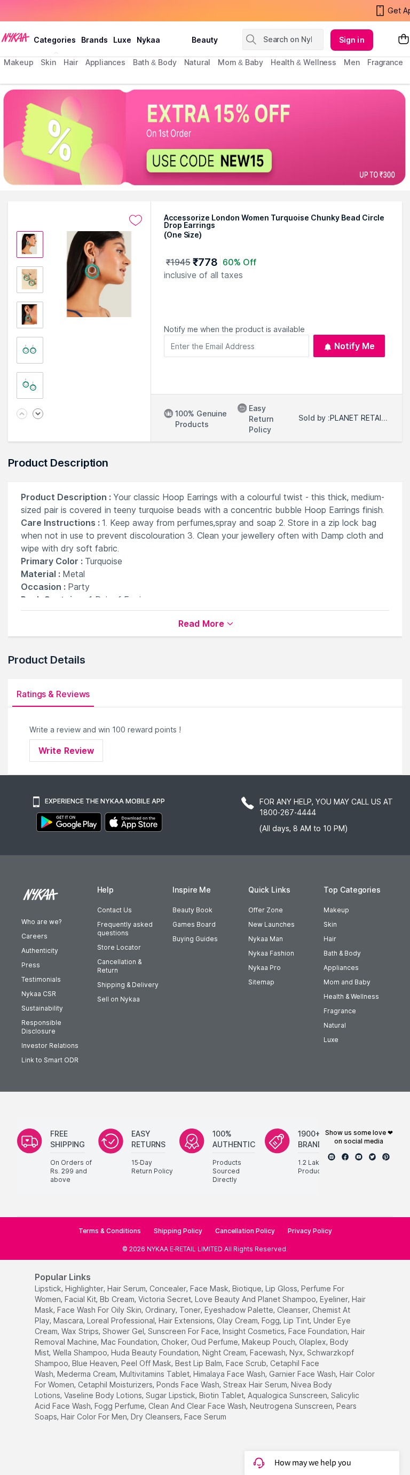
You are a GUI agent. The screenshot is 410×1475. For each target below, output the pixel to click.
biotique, (247, 1288)
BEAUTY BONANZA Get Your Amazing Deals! (90, 10)
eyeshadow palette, (239, 1309)
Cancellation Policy (245, 1231)
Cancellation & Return (119, 966)
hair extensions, (187, 1320)
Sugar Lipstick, (171, 1395)
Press (30, 965)
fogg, (271, 1320)
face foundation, (318, 1331)
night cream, (225, 1352)
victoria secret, (165, 1299)
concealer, (168, 1288)
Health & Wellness (351, 996)
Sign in (352, 39)
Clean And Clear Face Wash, (198, 1405)
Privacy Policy (310, 1231)
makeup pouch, (269, 1341)
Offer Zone (265, 910)
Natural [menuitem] (197, 62)
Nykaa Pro (264, 968)
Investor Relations (49, 1046)
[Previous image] (22, 414)
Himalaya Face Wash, (230, 1373)
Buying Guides (195, 939)
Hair (330, 939)
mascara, (69, 1320)
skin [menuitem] (48, 62)
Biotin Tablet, (222, 1395)
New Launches (271, 924)
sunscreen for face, (184, 1331)
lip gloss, (282, 1288)
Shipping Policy (178, 1231)
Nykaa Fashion (271, 953)
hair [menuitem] (71, 62)
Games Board (194, 924)
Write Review (66, 750)
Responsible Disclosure (41, 1027)
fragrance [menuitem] (385, 62)
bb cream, (118, 1299)
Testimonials (41, 979)
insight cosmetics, (254, 1331)
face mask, (210, 1288)
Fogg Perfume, (120, 1405)
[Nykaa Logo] (15, 36)
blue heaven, (95, 1363)
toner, (190, 1309)
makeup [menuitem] (18, 62)
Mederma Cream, (87, 1373)
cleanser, (293, 1309)
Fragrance (340, 1011)
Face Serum (205, 1416)
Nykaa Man (265, 939)
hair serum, (127, 1288)
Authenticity (39, 950)
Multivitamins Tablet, (155, 1373)
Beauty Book (192, 910)
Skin (330, 924)
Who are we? (41, 922)
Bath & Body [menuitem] (155, 62)
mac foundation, (130, 1341)
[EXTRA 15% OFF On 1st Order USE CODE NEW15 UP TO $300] (205, 137)
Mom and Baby (347, 982)
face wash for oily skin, (100, 1309)
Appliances (341, 968)
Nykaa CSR (38, 994)
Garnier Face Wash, (303, 1373)
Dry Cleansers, (156, 1416)
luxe (122, 39)
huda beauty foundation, (155, 1352)
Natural (335, 1025)
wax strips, (80, 1331)
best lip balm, (199, 1363)
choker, (175, 1341)
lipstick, (49, 1288)
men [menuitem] (352, 62)
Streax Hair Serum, (256, 1384)
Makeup (336, 910)
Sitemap (261, 982)
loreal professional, (121, 1320)
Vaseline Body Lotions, (104, 1395)
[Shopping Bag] (403, 40)
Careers (34, 936)
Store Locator (119, 947)
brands (94, 39)
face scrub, (247, 1363)
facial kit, (81, 1299)
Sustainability (42, 1008)
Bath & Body (342, 953)
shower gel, (124, 1331)
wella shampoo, (81, 1352)
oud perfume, (215, 1341)
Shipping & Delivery (128, 985)
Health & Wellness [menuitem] (303, 62)
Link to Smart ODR (49, 1060)
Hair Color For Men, (95, 1416)
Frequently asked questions (125, 928)
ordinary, (161, 1309)
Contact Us (114, 910)
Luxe (331, 1040)
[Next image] (38, 414)
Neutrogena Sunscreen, (292, 1405)
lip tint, (297, 1320)
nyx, (297, 1352)
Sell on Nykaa (118, 999)
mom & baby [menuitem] (240, 62)
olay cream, (238, 1320)
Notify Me (354, 346)
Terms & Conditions (109, 1231)
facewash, (268, 1352)
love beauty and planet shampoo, (256, 1299)
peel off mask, (147, 1363)
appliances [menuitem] (105, 62)
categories (55, 39)
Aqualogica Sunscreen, (288, 1395)
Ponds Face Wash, (188, 1384)
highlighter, (85, 1288)
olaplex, (313, 1341)
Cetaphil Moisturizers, (116, 1384)
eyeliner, (335, 1299)
